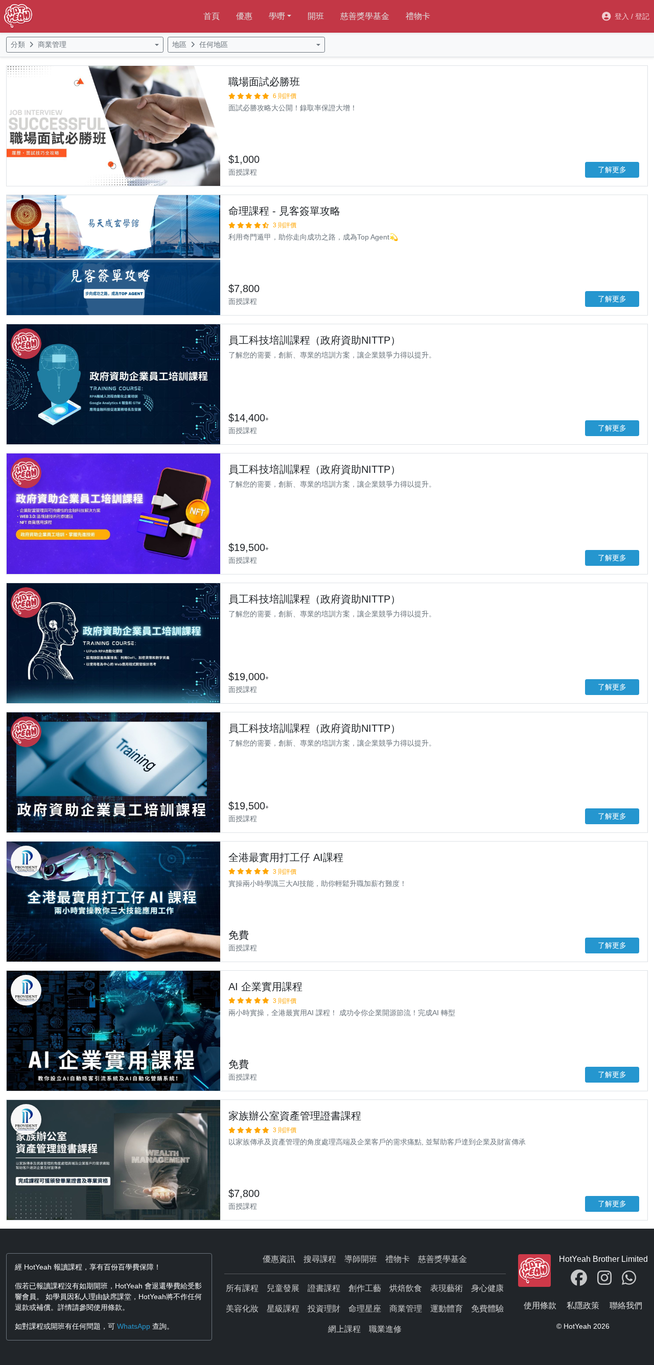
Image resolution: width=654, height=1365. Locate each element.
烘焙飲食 (405, 1288)
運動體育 (446, 1308)
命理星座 (364, 1308)
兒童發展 (283, 1288)
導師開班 (360, 1259)
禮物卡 (418, 16)
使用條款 (540, 1305)
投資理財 (324, 1308)
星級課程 (283, 1308)
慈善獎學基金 (364, 16)
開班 (316, 16)
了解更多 (612, 169)
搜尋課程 (319, 1259)
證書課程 (324, 1288)
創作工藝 (364, 1288)
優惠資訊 (279, 1259)
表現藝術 (446, 1288)
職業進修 (385, 1329)
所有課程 (242, 1288)
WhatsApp (133, 1326)
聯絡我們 (626, 1305)
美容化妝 (242, 1308)
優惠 (244, 16)
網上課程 (344, 1329)
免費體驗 (487, 1308)
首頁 (211, 16)
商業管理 (405, 1308)
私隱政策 (583, 1305)
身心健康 (487, 1288)
